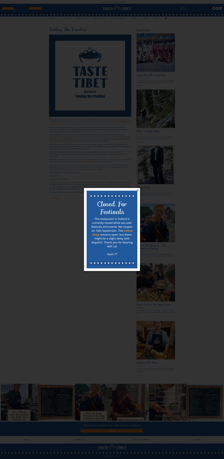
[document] (112, 229)
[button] (137, 190)
